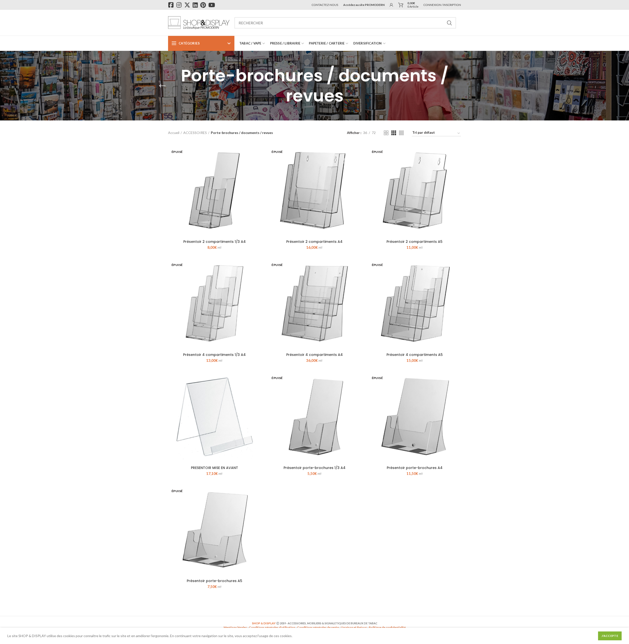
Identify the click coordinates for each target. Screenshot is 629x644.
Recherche (449, 23)
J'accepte (609, 636)
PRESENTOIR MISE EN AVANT (214, 468)
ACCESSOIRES (195, 133)
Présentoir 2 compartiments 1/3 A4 (214, 241)
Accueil (173, 133)
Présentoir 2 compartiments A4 (314, 241)
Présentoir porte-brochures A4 (415, 468)
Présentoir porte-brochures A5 (214, 581)
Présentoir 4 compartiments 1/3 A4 (214, 354)
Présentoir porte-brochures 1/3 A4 (314, 468)
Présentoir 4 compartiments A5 (414, 354)
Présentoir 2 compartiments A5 (414, 241)
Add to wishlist (257, 163)
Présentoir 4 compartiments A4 (314, 354)
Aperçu (257, 152)
